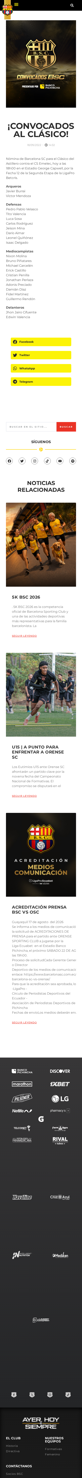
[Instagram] (34, 461)
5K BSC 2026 (26, 597)
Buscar (66, 426)
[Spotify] (72, 461)
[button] (16, 4)
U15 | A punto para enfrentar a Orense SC (38, 752)
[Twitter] (22, 461)
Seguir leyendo (24, 635)
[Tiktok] (47, 461)
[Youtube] (60, 461)
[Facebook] (9, 461)
